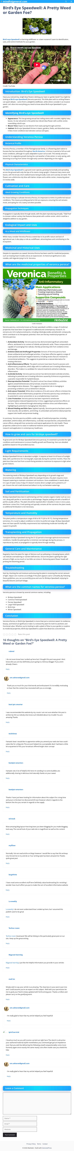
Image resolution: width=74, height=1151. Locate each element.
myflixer (12, 845)
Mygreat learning (16, 955)
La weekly (13, 901)
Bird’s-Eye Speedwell (14, 170)
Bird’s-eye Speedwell (11, 39)
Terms (39, 1144)
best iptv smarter (16, 704)
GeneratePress (47, 1148)
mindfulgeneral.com (15, 1)
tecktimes (13, 733)
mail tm (12, 979)
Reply (7, 669)
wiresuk (12, 819)
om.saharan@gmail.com (19, 677)
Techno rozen (14, 928)
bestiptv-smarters (16, 763)
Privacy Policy (31, 1144)
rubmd (11, 651)
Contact (45, 1144)
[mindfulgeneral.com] (1, 1)
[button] (66, 1)
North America (39, 151)
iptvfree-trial (14, 1032)
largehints (13, 874)
